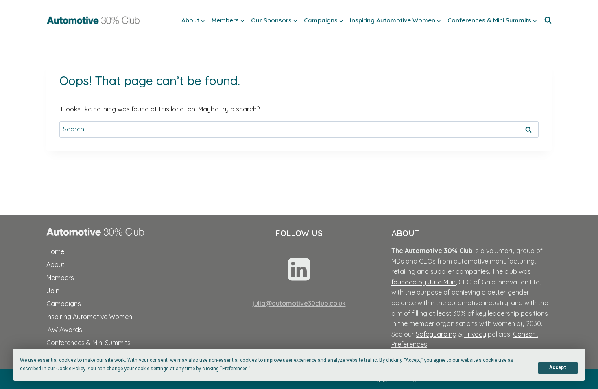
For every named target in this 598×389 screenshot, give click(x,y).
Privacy (475, 334)
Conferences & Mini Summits (88, 343)
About (55, 264)
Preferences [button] (235, 369)
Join (52, 290)
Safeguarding (436, 334)
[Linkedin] (299, 269)
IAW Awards (64, 330)
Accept (557, 367)
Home (55, 251)
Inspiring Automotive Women (89, 317)
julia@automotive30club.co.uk (299, 303)
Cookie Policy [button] (70, 369)
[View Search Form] (548, 20)
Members (60, 277)
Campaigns (63, 303)
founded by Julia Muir (423, 282)
